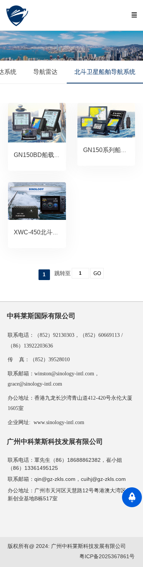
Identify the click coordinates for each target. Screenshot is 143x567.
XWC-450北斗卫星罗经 (45, 232)
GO (97, 273)
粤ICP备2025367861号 (107, 556)
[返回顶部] (132, 497)
